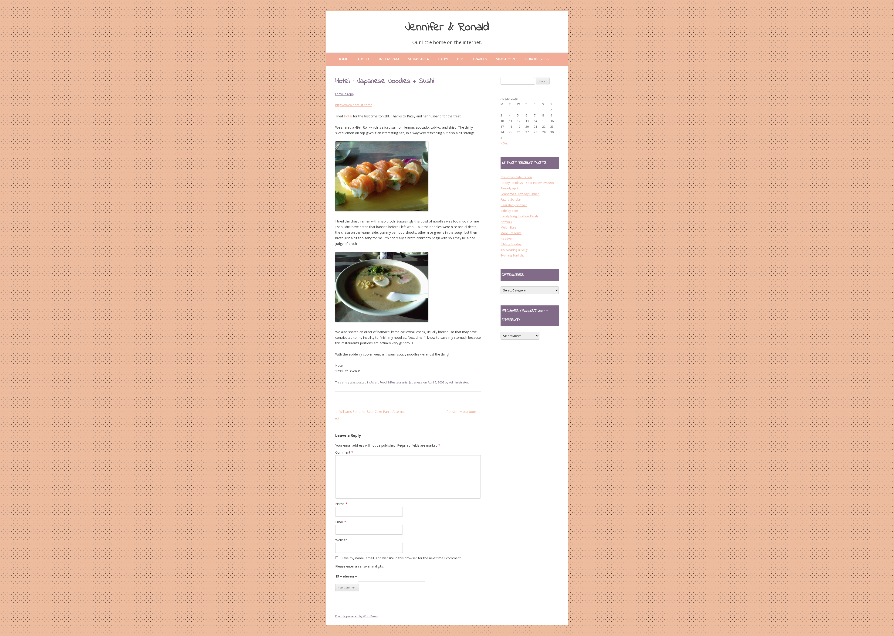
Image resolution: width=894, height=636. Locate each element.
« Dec (504, 143)
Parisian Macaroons (464, 411)
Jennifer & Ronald (447, 27)
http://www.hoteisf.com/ (353, 105)
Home (342, 59)
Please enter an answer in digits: (359, 566)
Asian (374, 382)
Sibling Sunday (511, 244)
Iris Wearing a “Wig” (514, 250)
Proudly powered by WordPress (356, 616)
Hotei (348, 116)
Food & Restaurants (394, 382)
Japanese (416, 382)
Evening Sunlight (512, 255)
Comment (344, 452)
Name (341, 504)
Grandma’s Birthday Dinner (520, 194)
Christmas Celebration (516, 177)
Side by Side (509, 211)
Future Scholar (511, 199)
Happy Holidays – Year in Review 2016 (527, 183)
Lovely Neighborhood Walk (519, 216)
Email (340, 522)
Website (341, 540)
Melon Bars (509, 227)
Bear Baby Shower (514, 205)
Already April (509, 188)
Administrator (458, 382)
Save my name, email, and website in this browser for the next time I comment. (401, 558)
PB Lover (507, 238)
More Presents (511, 233)
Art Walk (506, 222)
